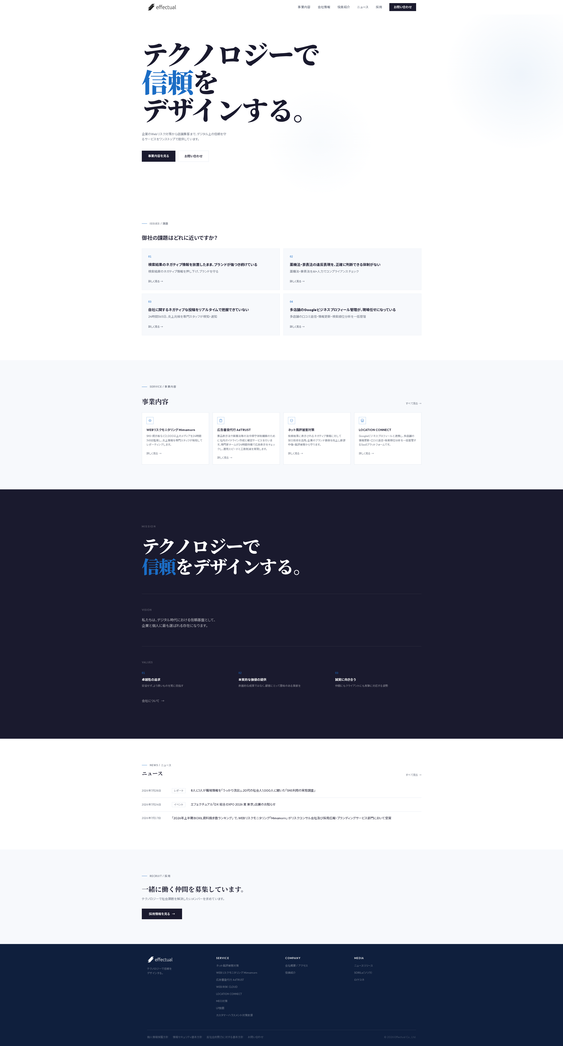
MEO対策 (221, 1001)
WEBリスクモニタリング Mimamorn (236, 972)
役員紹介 (343, 7)
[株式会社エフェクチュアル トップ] (162, 7)
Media (359, 958)
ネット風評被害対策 (227, 965)
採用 (379, 7)
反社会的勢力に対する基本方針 (225, 1037)
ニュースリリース (363, 965)
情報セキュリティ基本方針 (187, 1037)
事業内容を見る (158, 156)
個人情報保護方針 (157, 1037)
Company (293, 958)
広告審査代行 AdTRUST (230, 979)
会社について (153, 701)
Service (222, 958)
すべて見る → (413, 403)
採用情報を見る (162, 914)
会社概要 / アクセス (296, 965)
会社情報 (324, 7)
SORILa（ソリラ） (363, 972)
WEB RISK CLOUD (227, 986)
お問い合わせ (403, 7)
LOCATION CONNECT (229, 994)
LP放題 (220, 1008)
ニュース (363, 7)
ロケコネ (359, 979)
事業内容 (304, 7)
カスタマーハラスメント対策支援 (234, 1015)
